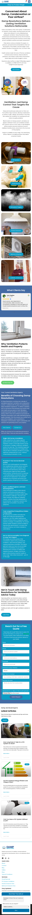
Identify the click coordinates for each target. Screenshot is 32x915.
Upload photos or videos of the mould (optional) (16, 691)
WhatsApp (26, 633)
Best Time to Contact (9, 674)
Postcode (5, 661)
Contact (4, 865)
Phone (4, 648)
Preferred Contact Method (10, 667)
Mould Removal (6, 879)
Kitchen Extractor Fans (8, 883)
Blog (3, 867)
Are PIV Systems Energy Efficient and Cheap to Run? (15, 781)
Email (4, 655)
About (3, 863)
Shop (3, 872)
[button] (29, 1)
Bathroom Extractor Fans (8, 886)
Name (4, 642)
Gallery (3, 870)
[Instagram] (6, 858)
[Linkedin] (3, 858)
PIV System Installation (8, 881)
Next (16, 910)
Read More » (6, 753)
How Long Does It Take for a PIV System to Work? (13, 742)
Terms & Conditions (7, 874)
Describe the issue (8, 680)
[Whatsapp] (9, 858)
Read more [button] (5, 308)
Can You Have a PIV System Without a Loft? (15, 820)
